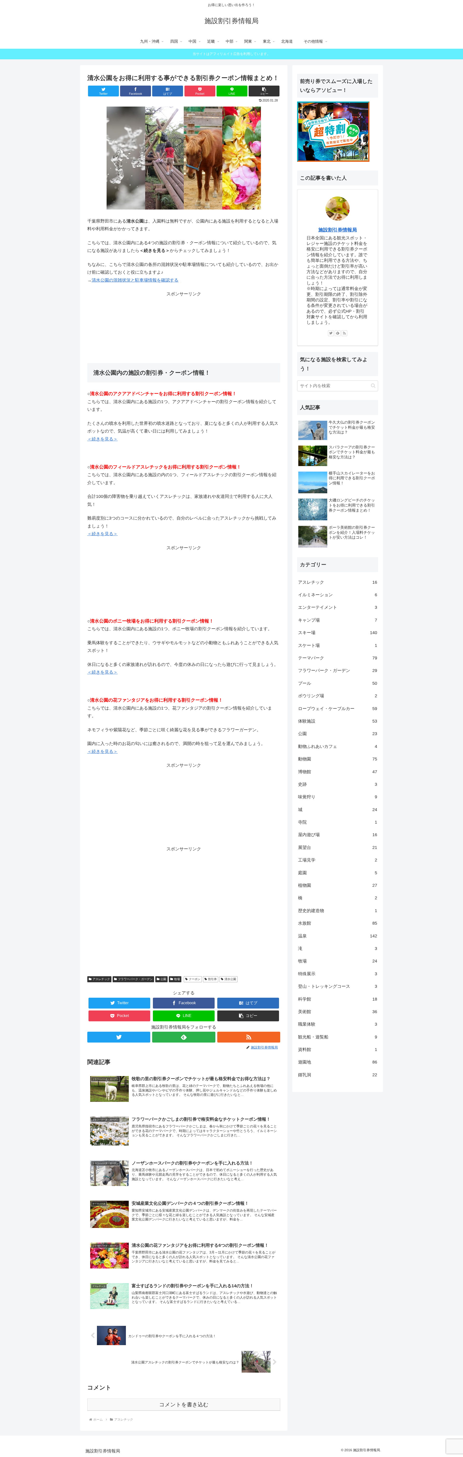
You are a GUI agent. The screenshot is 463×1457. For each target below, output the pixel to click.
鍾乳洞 (337, 1074)
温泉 (337, 936)
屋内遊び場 (337, 834)
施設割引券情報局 (337, 229)
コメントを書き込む (184, 1405)
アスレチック (101, 979)
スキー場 (337, 632)
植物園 (337, 885)
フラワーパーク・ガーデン (135, 979)
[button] (264, 91)
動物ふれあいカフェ (337, 746)
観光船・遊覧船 (337, 1037)
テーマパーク (337, 658)
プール (337, 683)
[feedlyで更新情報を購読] (183, 1037)
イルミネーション (337, 594)
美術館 (337, 1011)
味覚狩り (337, 796)
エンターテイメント (337, 607)
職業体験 (337, 1024)
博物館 (337, 771)
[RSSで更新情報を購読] (248, 1037)
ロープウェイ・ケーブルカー (337, 708)
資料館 (337, 1049)
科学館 (337, 999)
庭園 (337, 872)
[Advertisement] (184, 328)
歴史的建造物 (337, 910)
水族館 (337, 923)
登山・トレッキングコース (337, 986)
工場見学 (337, 860)
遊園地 (337, 1062)
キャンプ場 (337, 620)
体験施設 (337, 721)
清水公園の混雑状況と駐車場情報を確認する (135, 280)
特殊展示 (337, 973)
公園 (163, 979)
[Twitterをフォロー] (118, 1037)
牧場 (177, 979)
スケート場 (337, 645)
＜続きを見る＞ (102, 439)
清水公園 (230, 979)
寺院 (337, 822)
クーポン (194, 979)
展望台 (337, 847)
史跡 (337, 784)
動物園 (337, 759)
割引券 (212, 979)
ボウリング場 (337, 695)
